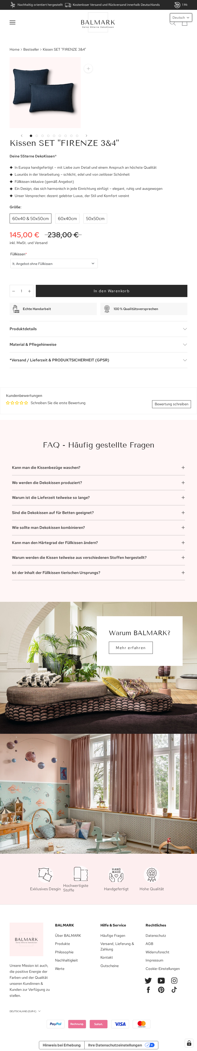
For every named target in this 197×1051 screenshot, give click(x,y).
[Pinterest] (161, 990)
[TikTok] (174, 990)
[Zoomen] (88, 68)
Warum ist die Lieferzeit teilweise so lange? (51, 497)
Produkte (62, 943)
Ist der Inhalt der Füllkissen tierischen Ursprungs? (56, 572)
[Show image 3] (42, 136)
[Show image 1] (31, 136)
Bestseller (31, 49)
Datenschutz (156, 935)
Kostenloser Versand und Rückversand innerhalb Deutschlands (116, 5)
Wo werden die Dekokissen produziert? (47, 482)
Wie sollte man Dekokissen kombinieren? (48, 527)
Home (14, 49)
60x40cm (67, 218)
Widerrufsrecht (157, 952)
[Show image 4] (48, 136)
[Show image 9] (77, 136)
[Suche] (173, 22)
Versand (41, 242)
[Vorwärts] (86, 136)
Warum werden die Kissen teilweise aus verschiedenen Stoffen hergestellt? (79, 557)
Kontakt (106, 957)
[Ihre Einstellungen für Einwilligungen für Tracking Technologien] (189, 1043)
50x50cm (95, 218)
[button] (181, 17)
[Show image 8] (71, 136)
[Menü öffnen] (12, 22)
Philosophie (64, 952)
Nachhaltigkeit (66, 960)
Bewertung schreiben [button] (171, 404)
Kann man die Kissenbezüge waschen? (46, 467)
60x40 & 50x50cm (30, 218)
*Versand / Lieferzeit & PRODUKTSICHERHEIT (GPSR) (59, 360)
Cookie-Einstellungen (163, 968)
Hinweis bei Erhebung (62, 1045)
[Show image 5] (54, 136)
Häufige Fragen (112, 935)
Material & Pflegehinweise (33, 344)
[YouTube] (161, 981)
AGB (149, 943)
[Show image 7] (65, 136)
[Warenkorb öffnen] (184, 22)
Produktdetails (23, 328)
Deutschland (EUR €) (23, 1011)
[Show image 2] (37, 136)
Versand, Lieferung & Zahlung (117, 946)
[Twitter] (148, 981)
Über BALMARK (68, 935)
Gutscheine (109, 965)
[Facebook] (148, 990)
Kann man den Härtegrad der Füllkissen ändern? (55, 542)
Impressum (154, 960)
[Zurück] (21, 136)
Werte (59, 968)
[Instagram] (174, 981)
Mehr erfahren (131, 647)
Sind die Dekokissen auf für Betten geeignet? (53, 512)
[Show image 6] (60, 136)
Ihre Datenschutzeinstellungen (115, 1045)
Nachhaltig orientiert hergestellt (40, 5)
